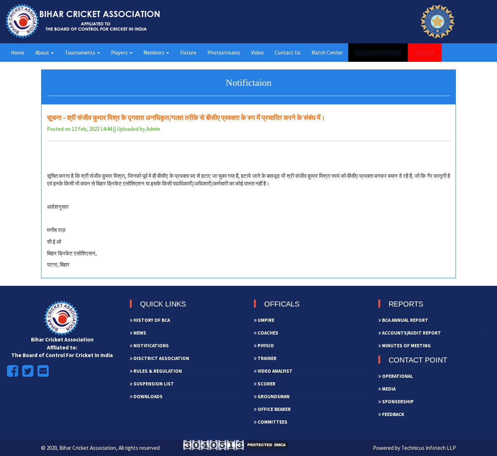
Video (257, 52)
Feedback (392, 414)
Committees (272, 422)
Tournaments (80, 52)
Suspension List (153, 384)
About (42, 52)
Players (120, 52)
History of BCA (151, 320)
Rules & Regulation (157, 371)
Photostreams (223, 52)
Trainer (267, 358)
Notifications (150, 346)
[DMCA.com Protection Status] (267, 444)
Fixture (188, 52)
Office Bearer (274, 409)
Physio (265, 346)
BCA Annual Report (404, 320)
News (139, 333)
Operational (397, 376)
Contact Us (288, 52)
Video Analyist (275, 371)
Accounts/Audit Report (411, 333)
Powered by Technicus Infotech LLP (414, 447)
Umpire (265, 320)
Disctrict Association (160, 358)
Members (154, 52)
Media (388, 389)
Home (17, 52)
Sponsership (397, 402)
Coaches (267, 333)
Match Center (327, 52)
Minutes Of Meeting (406, 346)
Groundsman (273, 396)
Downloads (147, 396)
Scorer (266, 384)
